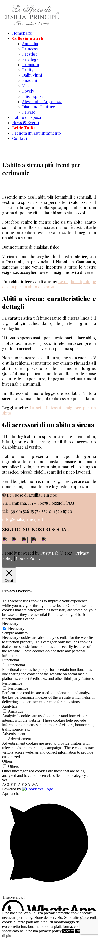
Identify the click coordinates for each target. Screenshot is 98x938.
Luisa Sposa (32, 96)
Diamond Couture (38, 106)
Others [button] (7, 761)
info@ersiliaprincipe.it (22, 519)
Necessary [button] (10, 623)
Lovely (28, 91)
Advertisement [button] (13, 734)
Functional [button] (10, 660)
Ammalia (30, 43)
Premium (30, 64)
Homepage (22, 33)
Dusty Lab (49, 553)
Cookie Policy (28, 558)
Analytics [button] (9, 706)
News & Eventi (25, 122)
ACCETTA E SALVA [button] (20, 784)
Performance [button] (12, 683)
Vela (26, 85)
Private (28, 112)
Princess (30, 48)
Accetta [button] (68, 931)
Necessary (16, 628)
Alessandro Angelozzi (42, 101)
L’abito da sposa (26, 117)
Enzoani (29, 80)
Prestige (29, 54)
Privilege (30, 59)
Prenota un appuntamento (36, 133)
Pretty (27, 69)
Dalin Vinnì (32, 75)
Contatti (19, 138)
